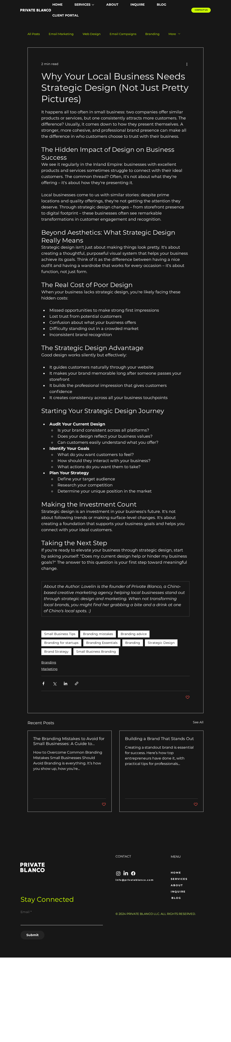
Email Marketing (61, 34)
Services (179, 879)
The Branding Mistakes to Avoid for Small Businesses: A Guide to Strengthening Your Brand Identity (68, 741)
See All (198, 722)
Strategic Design (161, 643)
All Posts (34, 34)
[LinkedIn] (126, 873)
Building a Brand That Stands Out (159, 738)
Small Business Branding (96, 651)
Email (26, 912)
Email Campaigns (123, 34)
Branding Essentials (102, 643)
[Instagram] (118, 873)
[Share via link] (76, 683)
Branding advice (134, 634)
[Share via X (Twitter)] (54, 683)
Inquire (178, 891)
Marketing (49, 669)
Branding (152, 34)
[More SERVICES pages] (93, 5)
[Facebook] (133, 873)
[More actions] (187, 64)
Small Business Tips (59, 634)
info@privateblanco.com (135, 879)
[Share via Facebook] (43, 683)
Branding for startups (61, 643)
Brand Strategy (56, 651)
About (177, 885)
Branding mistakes (98, 634)
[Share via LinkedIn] (65, 683)
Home (176, 872)
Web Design (92, 34)
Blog (176, 897)
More (172, 34)
